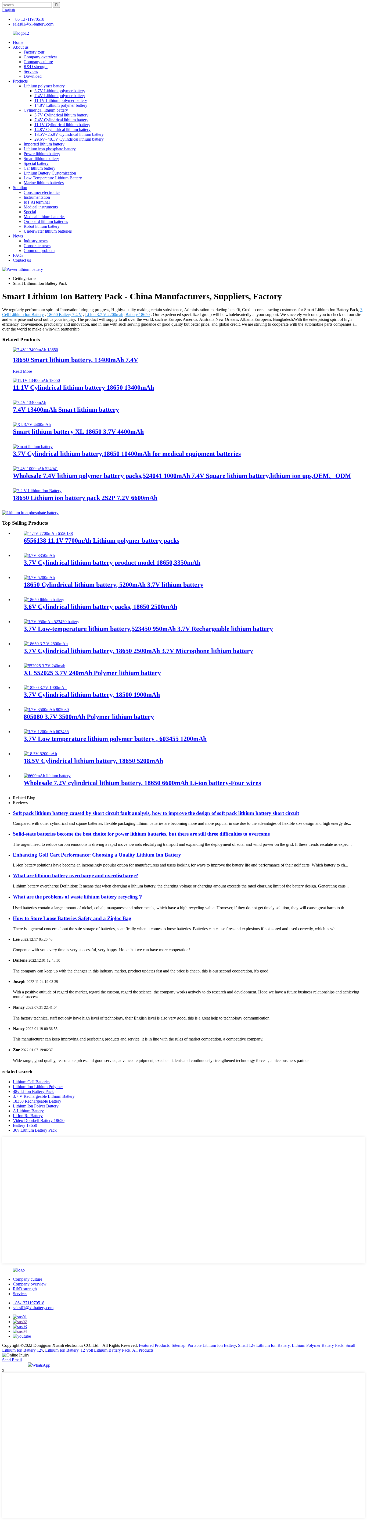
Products (20, 81)
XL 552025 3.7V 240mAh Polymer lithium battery (92, 672)
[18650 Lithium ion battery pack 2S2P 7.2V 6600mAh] (37, 490)
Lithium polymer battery (44, 86)
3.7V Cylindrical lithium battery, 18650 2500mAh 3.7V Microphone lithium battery (138, 650)
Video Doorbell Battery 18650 (38, 1120)
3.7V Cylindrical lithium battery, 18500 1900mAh (92, 694)
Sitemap (178, 1345)
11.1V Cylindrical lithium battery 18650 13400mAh (83, 387)
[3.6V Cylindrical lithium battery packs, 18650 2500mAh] (44, 599)
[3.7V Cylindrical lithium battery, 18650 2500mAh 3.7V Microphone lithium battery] (46, 643)
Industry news (36, 241)
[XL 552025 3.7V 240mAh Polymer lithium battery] (44, 665)
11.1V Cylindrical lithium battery (62, 124)
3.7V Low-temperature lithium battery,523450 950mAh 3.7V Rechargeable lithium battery (148, 628)
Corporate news (37, 245)
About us (20, 47)
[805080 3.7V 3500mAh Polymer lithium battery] (46, 709)
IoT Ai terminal (37, 202)
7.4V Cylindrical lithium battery (61, 120)
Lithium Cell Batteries (31, 1081)
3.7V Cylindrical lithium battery (61, 115)
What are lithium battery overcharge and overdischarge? (75, 875)
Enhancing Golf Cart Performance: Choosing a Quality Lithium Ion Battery (97, 855)
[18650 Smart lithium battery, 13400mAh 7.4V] (35, 349)
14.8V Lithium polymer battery (60, 105)
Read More (22, 371)
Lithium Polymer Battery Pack (317, 1345)
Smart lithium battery (41, 158)
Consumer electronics (42, 192)
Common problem (39, 250)
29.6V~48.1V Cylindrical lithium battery (69, 139)
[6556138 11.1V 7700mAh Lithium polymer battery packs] (48, 533)
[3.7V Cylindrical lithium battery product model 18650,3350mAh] (39, 555)
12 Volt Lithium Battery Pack (105, 1350)
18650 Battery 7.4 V (64, 314)
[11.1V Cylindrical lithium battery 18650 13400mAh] (36, 380)
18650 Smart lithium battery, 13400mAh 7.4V (75, 359)
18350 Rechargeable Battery (37, 1101)
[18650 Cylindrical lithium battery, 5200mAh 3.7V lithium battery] (39, 577)
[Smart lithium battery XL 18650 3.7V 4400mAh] (32, 424)
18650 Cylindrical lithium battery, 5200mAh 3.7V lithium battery (113, 584)
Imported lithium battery (44, 144)
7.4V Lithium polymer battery (59, 95)
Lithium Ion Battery (61, 1350)
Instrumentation (37, 197)
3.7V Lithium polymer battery (59, 90)
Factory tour (34, 52)
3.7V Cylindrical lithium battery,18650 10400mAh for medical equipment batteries (127, 453)
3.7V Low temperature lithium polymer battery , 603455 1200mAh (115, 738)
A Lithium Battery (28, 1111)
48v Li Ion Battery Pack (33, 1091)
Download (33, 76)
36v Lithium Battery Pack (35, 1130)
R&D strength (36, 66)
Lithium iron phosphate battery (50, 149)
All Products (142, 1350)
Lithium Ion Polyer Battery (36, 1106)
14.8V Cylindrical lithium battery (62, 129)
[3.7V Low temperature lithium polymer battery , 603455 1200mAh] (46, 731)
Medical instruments (41, 207)
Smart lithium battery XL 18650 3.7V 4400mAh (78, 431)
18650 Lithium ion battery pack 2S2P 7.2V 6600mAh (85, 497)
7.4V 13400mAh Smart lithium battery (66, 409)
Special (30, 211)
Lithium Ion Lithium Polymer (38, 1086)
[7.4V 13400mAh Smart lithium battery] (29, 402)
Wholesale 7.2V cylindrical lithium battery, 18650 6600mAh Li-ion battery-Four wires (142, 782)
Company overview (40, 57)
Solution (20, 187)
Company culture (38, 61)
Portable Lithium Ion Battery (212, 1345)
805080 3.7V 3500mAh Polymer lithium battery (89, 716)
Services (31, 71)
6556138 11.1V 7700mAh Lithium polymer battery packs (101, 540)
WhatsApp (41, 1365)
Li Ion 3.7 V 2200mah (104, 314)
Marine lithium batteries (44, 182)
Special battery (36, 163)
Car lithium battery (39, 168)
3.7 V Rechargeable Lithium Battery (44, 1096)
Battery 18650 (137, 314)
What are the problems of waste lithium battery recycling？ (78, 897)
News (18, 236)
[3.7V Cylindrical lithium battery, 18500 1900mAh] (45, 687)
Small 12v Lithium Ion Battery (264, 1345)
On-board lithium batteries (46, 221)
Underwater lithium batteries (48, 231)
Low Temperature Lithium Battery (53, 178)
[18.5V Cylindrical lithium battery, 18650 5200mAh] (40, 753)
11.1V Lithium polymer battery (60, 100)
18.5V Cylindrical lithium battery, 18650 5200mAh (93, 760)
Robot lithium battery (42, 226)
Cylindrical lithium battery (46, 110)
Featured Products (154, 1345)
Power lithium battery (42, 153)
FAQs (18, 255)
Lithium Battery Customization (50, 173)
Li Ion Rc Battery (28, 1115)
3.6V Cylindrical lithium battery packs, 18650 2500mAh (100, 606)
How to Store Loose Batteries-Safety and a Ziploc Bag (72, 918)
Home (18, 42)
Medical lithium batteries (44, 216)
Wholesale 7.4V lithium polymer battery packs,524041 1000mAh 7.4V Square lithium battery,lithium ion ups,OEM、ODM (182, 475)
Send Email (12, 1360)
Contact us (22, 260)
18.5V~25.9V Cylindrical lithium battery (69, 134)
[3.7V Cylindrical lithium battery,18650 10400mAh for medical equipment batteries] (33, 446)
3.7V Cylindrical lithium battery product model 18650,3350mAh (112, 562)
